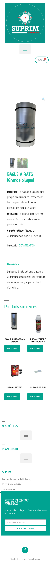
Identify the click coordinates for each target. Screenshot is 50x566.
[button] (25, 49)
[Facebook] (25, 550)
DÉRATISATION (27, 245)
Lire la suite (12, 348)
